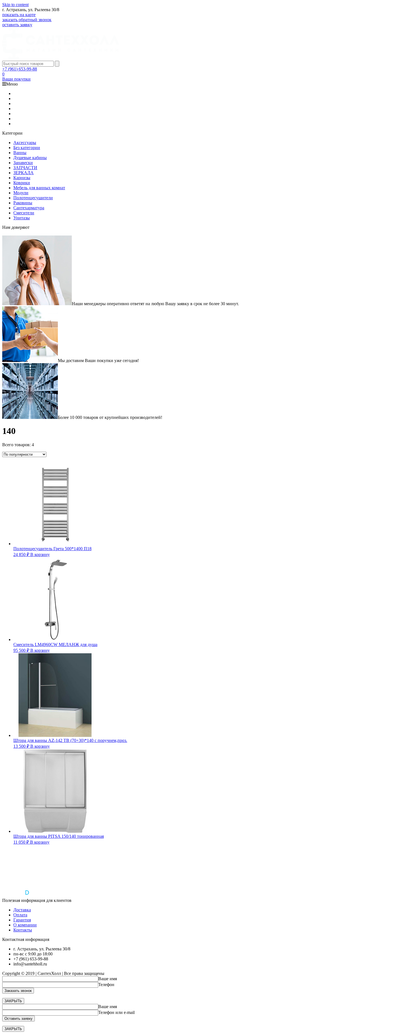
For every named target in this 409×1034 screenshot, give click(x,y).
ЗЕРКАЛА (23, 172)
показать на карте (19, 14)
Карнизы (21, 177)
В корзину (40, 554)
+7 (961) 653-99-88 (19, 69)
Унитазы (21, 217)
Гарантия (22, 920)
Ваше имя (107, 978)
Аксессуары (24, 142)
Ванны (19, 152)
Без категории (26, 147)
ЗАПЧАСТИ (25, 167)
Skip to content (15, 4)
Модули (20, 192)
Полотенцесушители (33, 197)
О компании (25, 925)
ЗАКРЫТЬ (13, 1001)
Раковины (22, 202)
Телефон (106, 984)
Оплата (20, 914)
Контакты (22, 930)
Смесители (23, 212)
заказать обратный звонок (26, 19)
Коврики (21, 182)
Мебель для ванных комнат (39, 187)
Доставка (22, 909)
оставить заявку (17, 24)
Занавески (23, 162)
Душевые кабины (30, 157)
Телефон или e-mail (116, 1012)
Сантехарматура (28, 207)
